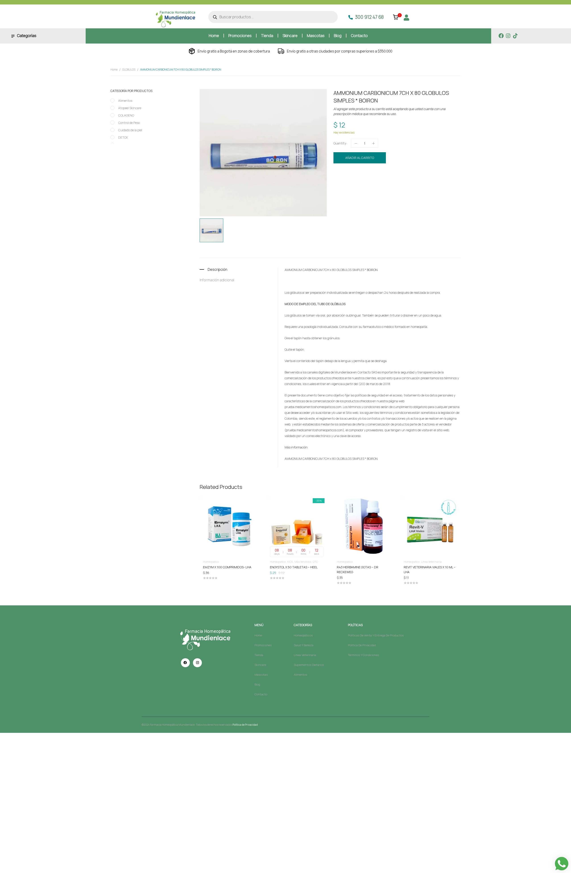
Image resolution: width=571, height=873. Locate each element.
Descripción (217, 269)
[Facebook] (501, 35)
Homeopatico (376, 173)
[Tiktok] (515, 35)
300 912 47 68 (369, 17)
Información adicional (217, 279)
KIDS (290, 562)
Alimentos (125, 100)
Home (114, 69)
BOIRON (359, 181)
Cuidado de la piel (130, 130)
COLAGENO (126, 115)
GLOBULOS (128, 69)
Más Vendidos (302, 562)
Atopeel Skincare (129, 108)
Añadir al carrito (359, 158)
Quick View (230, 513)
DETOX (123, 137)
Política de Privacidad (245, 725)
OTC (315, 562)
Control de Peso (129, 123)
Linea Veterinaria (431, 562)
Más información (296, 447)
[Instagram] (508, 35)
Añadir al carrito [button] (229, 567)
